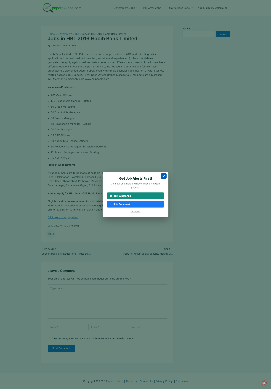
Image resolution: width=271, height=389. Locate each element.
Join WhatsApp (120, 195)
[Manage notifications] (264, 382)
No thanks (136, 211)
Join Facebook (120, 204)
